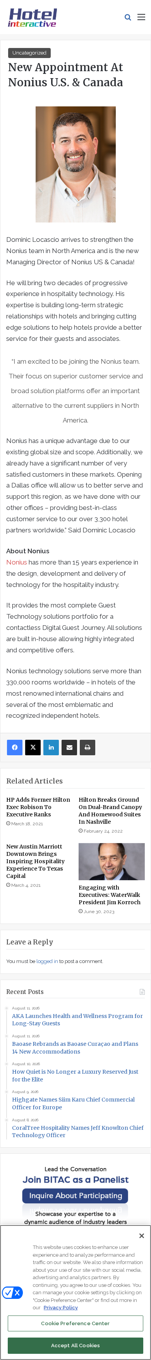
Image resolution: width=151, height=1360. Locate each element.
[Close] (141, 1235)
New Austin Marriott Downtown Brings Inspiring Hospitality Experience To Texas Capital (35, 861)
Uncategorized (29, 53)
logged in (47, 961)
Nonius (16, 562)
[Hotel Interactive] (32, 17)
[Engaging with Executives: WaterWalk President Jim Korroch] (112, 861)
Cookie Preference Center (75, 1323)
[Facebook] (14, 747)
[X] (33, 747)
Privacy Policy (61, 1307)
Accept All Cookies (75, 1345)
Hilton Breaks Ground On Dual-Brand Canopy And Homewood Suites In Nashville (110, 810)
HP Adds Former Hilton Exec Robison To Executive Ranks (38, 807)
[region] (75, 1292)
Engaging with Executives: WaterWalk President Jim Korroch (110, 895)
